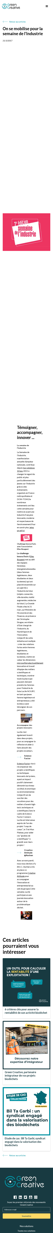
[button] (47, 6)
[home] (22, 6)
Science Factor (23, 763)
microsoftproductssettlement (30, 663)
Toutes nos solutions (26, 1230)
